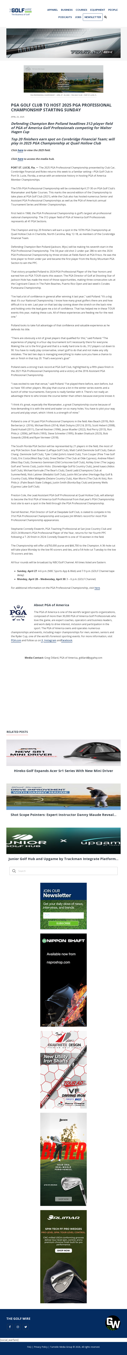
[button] (105, 17)
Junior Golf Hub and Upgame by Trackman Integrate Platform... (63, 858)
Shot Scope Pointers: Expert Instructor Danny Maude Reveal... (63, 814)
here (97, 588)
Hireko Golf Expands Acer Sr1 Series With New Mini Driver (63, 770)
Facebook (66, 640)
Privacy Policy (41, 1346)
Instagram (50, 640)
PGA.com (16, 640)
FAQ (29, 1346)
